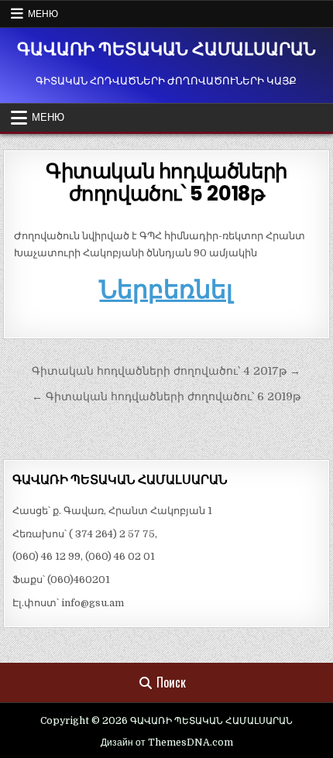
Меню (43, 13)
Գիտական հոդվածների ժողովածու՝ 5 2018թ (166, 182)
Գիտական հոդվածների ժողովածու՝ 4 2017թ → (166, 371)
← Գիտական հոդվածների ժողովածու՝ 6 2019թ (166, 396)
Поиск (171, 682)
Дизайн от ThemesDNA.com (167, 742)
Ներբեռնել (166, 289)
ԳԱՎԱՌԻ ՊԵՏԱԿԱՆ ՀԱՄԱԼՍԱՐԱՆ (166, 49)
